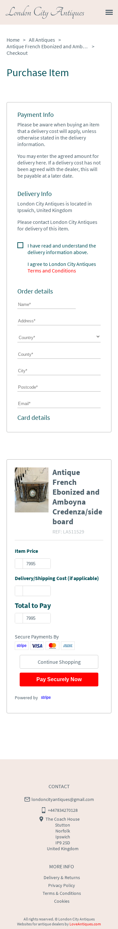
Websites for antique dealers (40, 923)
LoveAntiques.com (85, 923)
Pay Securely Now (59, 679)
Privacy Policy (61, 885)
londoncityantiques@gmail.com (62, 799)
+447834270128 (63, 810)
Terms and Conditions (52, 270)
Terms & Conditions (62, 893)
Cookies (61, 901)
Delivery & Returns (62, 877)
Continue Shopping (59, 662)
